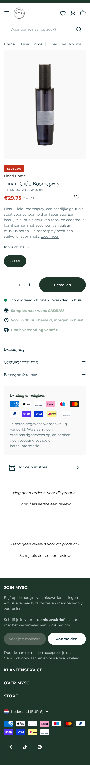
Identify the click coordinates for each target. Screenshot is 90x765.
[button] (45, 503)
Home (9, 44)
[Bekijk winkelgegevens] (78, 468)
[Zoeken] (79, 29)
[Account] (73, 13)
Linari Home (31, 44)
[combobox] (45, 29)
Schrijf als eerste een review (45, 504)
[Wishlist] (63, 13)
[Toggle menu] (7, 13)
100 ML (15, 261)
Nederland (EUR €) (27, 711)
